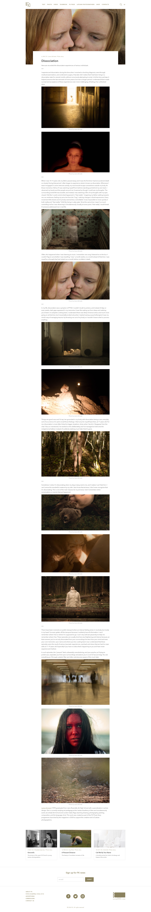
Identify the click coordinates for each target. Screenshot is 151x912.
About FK (29, 892)
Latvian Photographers (86, 4)
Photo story (60, 56)
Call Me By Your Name (103, 853)
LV (124, 4)
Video (56, 4)
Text (43, 4)
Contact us (30, 901)
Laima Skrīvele (46, 808)
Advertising (30, 896)
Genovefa (31, 853)
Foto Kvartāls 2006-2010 (35, 894)
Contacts (105, 4)
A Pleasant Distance (68, 853)
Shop (98, 4)
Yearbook (63, 4)
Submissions (30, 898)
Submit (89, 879)
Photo (49, 4)
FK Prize (72, 4)
